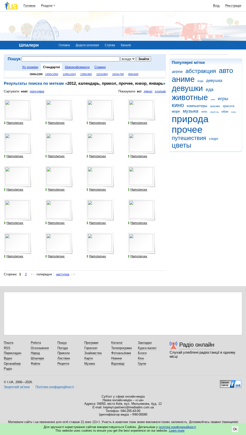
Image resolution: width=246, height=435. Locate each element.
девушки (187, 88)
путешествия (189, 138)
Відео (8, 358)
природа (190, 119)
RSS (7, 348)
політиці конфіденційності (177, 427)
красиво (215, 106)
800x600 (133, 74)
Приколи (63, 353)
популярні (37, 91)
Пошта (8, 342)
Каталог (117, 342)
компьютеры (197, 106)
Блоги (142, 353)
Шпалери (37, 358)
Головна (29, 5)
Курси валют (147, 348)
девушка (214, 80)
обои (224, 111)
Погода (62, 348)
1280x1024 (69, 74)
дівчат (148, 91)
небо (204, 111)
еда (210, 89)
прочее (187, 129)
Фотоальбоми (121, 353)
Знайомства (93, 353)
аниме (183, 79)
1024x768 (118, 74)
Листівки (63, 358)
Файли (35, 363)
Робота (36, 342)
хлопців (160, 91)
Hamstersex (14, 123)
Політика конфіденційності (55, 387)
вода (200, 80)
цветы (181, 145)
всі (139, 91)
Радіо (8, 368)
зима (213, 99)
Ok (235, 429)
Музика (89, 363)
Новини (116, 358)
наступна (62, 274)
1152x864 (102, 74)
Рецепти (63, 363)
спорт (213, 139)
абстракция (200, 71)
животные (190, 97)
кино (178, 105)
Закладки (145, 342)
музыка (190, 111)
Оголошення (40, 348)
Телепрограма (121, 348)
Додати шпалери (87, 45)
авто (226, 70)
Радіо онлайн (196, 344)
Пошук (62, 342)
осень (233, 112)
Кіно (141, 358)
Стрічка (110, 45)
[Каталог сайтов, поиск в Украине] (230, 382)
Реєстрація (233, 5)
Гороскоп (90, 348)
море (176, 111)
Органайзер (12, 363)
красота (228, 106)
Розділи (46, 5)
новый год (214, 112)
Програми (91, 342)
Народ (35, 353)
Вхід (216, 5)
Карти (88, 358)
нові (24, 91)
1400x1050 (51, 74)
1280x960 (86, 74)
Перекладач (12, 353)
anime (177, 71)
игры (223, 98)
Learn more (176, 430)
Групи (142, 363)
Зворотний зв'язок (17, 387)
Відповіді (117, 363)
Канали (126, 45)
